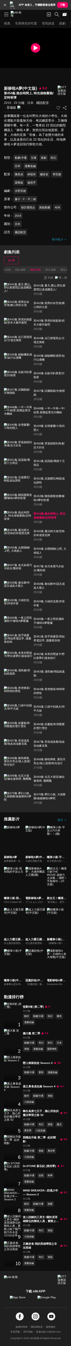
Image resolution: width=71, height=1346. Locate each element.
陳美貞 (19, 174)
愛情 (41, 1072)
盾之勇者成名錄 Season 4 (39, 1086)
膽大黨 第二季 (31, 1033)
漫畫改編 (30, 166)
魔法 (59, 1124)
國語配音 (42, 102)
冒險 (26, 1049)
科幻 (53, 157)
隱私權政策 (37, 1326)
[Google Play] (49, 1299)
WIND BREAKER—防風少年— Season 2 (40, 1192)
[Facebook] (20, 1316)
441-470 (35, 269)
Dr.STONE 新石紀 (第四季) (39, 1166)
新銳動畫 (44, 207)
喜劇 (43, 157)
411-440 (20, 269)
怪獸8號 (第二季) (33, 1006)
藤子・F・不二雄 (25, 199)
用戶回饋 (28, 1331)
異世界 (27, 1130)
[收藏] (58, 107)
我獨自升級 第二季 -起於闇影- (39, 1139)
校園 (50, 1203)
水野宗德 (20, 190)
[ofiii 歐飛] (17, 14)
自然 (41, 1175)
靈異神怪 (52, 1049)
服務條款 (50, 1326)
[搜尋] (56, 14)
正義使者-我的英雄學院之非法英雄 (40, 1245)
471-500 (50, 269)
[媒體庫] (64, 14)
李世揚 (57, 174)
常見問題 (15, 1331)
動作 (26, 1016)
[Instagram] (35, 1316)
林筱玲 (31, 174)
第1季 (11, 260)
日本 (30, 102)
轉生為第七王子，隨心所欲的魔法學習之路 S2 (41, 1113)
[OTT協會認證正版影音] (62, 90)
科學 (50, 1175)
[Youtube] (51, 1316)
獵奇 (59, 1016)
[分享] (64, 107)
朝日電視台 (28, 207)
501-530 (66, 269)
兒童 (33, 157)
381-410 (5, 269)
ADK (57, 207)
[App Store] (22, 1299)
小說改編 (29, 1102)
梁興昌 (19, 182)
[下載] (49, 14)
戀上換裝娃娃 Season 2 (38, 1062)
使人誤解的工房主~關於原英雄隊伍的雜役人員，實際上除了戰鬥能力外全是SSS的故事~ (41, 1219)
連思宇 (31, 182)
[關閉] (5, 5)
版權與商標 (21, 1326)
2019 (7, 102)
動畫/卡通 (21, 157)
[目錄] (6, 14)
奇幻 (41, 1042)
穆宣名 (44, 174)
